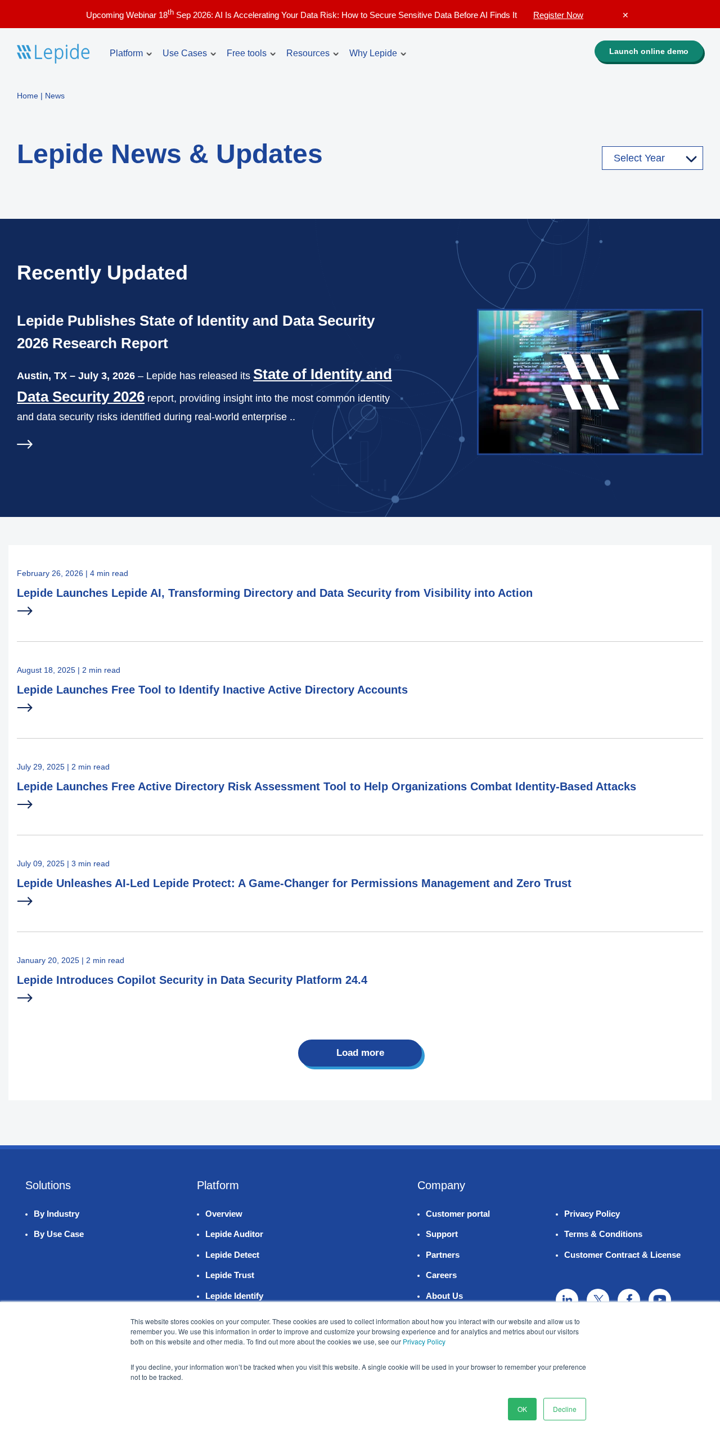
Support (442, 1234)
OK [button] (522, 1409)
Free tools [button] (247, 53)
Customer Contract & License (622, 1254)
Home (27, 95)
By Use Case (59, 1234)
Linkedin (567, 1300)
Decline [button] (565, 1409)
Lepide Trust (229, 1275)
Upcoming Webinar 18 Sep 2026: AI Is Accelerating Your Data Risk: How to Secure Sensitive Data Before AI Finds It (334, 15)
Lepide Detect (232, 1254)
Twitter (598, 1300)
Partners (443, 1254)
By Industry (56, 1213)
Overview (223, 1213)
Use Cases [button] (185, 53)
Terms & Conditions (603, 1234)
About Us (444, 1296)
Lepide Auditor (234, 1234)
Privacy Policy (424, 1341)
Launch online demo (648, 51)
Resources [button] (308, 53)
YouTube (660, 1300)
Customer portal (458, 1213)
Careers (441, 1275)
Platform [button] (126, 53)
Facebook (629, 1300)
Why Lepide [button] (373, 53)
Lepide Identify (234, 1296)
